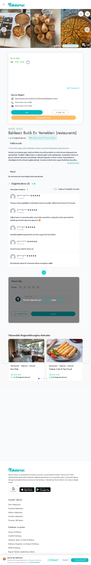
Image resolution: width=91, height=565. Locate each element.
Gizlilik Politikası (15, 536)
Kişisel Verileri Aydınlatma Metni (21, 552)
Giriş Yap (46, 299)
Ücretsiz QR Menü (15, 520)
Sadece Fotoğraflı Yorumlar (68, 189)
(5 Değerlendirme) (19, 138)
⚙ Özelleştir (53, 560)
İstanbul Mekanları (15, 508)
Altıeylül (19, 129)
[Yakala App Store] (27, 489)
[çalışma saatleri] (28, 62)
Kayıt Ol (60, 299)
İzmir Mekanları (14, 504)
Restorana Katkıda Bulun (71, 46)
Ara (26, 112)
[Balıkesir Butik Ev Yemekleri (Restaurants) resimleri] (15, 28)
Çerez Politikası (14, 532)
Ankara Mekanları (15, 512)
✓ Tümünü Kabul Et (79, 560)
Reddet (65, 560)
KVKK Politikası (14, 548)
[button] (87, 29)
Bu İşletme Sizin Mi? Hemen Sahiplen (43, 138)
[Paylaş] (87, 14)
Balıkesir (11, 129)
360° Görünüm (72, 88)
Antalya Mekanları (15, 516)
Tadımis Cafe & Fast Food (60, 369)
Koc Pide (14, 369)
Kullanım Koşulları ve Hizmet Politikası (23, 544)
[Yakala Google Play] (43, 489)
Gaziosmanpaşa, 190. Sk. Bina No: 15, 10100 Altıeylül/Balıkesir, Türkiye (36, 98)
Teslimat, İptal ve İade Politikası (21, 540)
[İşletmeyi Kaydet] (81, 14)
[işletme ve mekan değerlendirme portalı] (4, 4)
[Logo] (16, 470)
